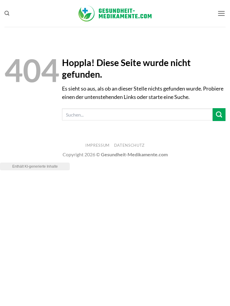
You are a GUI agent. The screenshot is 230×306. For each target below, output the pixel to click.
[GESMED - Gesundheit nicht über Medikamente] (115, 13)
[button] (6, 13)
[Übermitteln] (219, 114)
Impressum (97, 145)
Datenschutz (129, 145)
